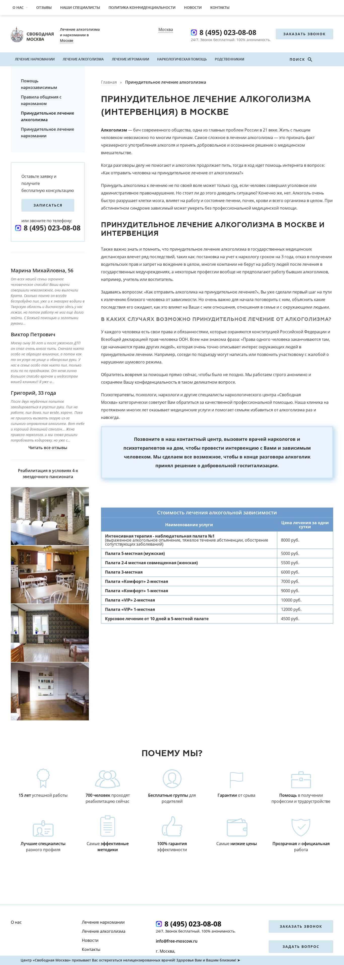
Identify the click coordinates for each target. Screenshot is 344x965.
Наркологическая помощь (182, 59)
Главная (109, 82)
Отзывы (44, 7)
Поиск (298, 59)
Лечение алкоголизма (83, 59)
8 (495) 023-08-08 (227, 32)
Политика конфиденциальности (142, 7)
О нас (18, 7)
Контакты (219, 7)
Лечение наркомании (35, 59)
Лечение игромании (130, 59)
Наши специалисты (80, 7)
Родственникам (229, 59)
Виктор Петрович (33, 334)
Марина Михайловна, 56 (42, 270)
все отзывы (55, 447)
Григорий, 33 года (33, 392)
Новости (193, 7)
